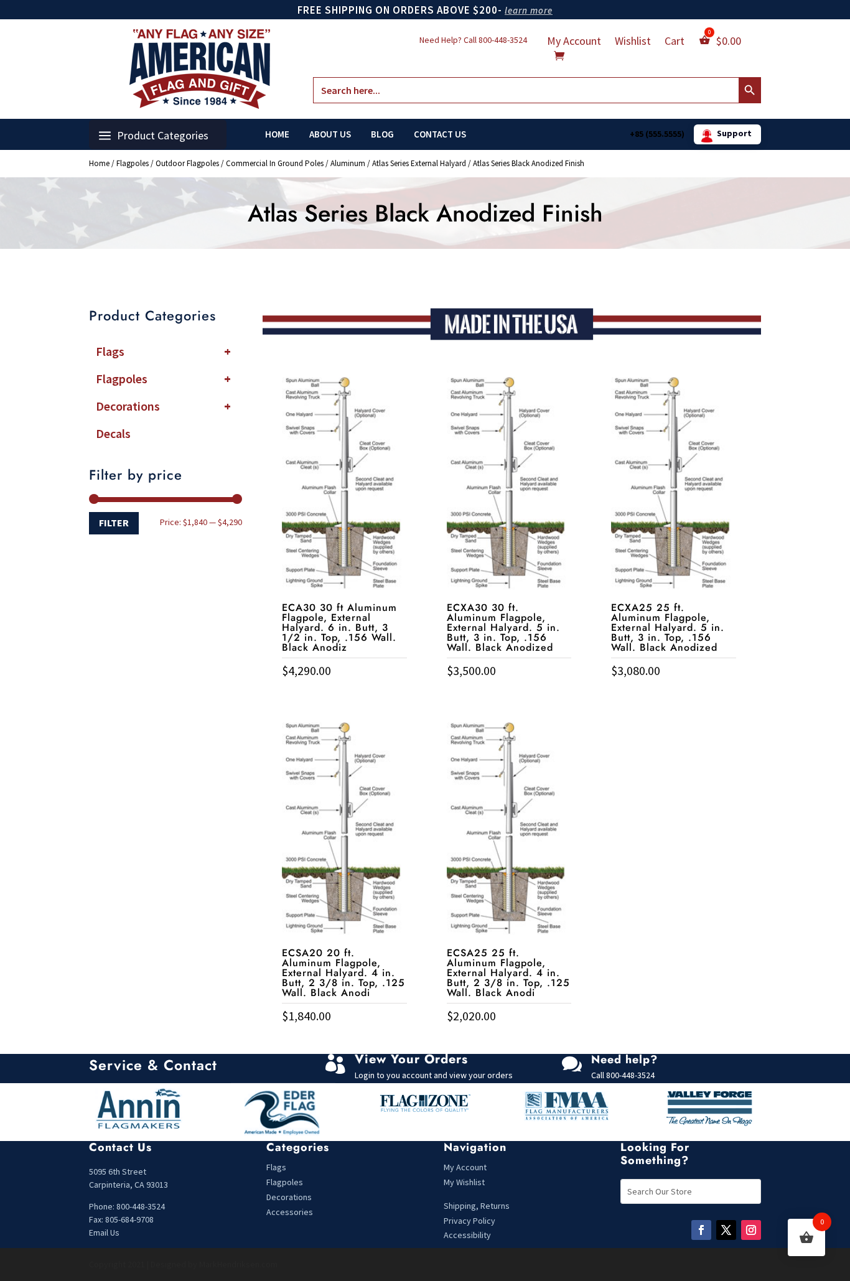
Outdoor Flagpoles (187, 163)
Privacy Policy (469, 1220)
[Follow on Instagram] (751, 1230)
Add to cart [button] (344, 696)
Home (277, 134)
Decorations (163, 406)
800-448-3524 (503, 39)
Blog (382, 134)
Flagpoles (132, 163)
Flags (163, 351)
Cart (674, 42)
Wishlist (633, 42)
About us (330, 134)
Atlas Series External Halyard (419, 163)
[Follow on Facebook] (701, 1230)
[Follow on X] (726, 1230)
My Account (574, 42)
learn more (529, 10)
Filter (114, 522)
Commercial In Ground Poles (275, 163)
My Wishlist (464, 1182)
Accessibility (467, 1235)
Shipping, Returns (477, 1205)
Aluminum (347, 163)
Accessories (289, 1212)
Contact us (440, 134)
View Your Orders (411, 1059)
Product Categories (162, 135)
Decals (113, 433)
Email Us (104, 1232)
